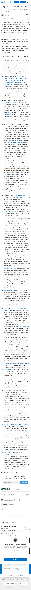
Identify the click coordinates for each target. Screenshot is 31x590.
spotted (11, 256)
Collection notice (25, 579)
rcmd (12, 124)
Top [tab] (3, 522)
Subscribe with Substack (16, 565)
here (5, 68)
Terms (18, 579)
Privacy (14, 579)
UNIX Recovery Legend (21, 78)
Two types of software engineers (9, 527)
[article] (15, 531)
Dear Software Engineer (11, 290)
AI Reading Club (24, 326)
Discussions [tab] (12, 522)
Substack (8, 587)
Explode (14, 398)
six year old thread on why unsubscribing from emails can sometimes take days (16, 82)
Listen (27, 14)
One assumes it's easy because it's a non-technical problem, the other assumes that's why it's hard (12, 531)
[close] (27, 538)
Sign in (28, 2)
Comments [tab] (4, 504)
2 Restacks (18, 489)
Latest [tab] (6, 522)
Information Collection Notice (18, 569)
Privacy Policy (15, 571)
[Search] (28, 522)
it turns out (7, 114)
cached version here (16, 68)
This (5, 456)
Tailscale (12, 218)
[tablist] (7, 504)
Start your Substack (12, 583)
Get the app (23, 583)
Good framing (8, 268)
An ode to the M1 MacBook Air (12, 161)
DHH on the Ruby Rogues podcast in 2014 (16, 424)
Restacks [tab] (11, 504)
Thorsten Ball (8, 13)
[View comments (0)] (8, 18)
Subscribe (22, 2)
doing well (18, 220)
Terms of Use (22, 568)
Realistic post (7, 369)
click (15, 265)
